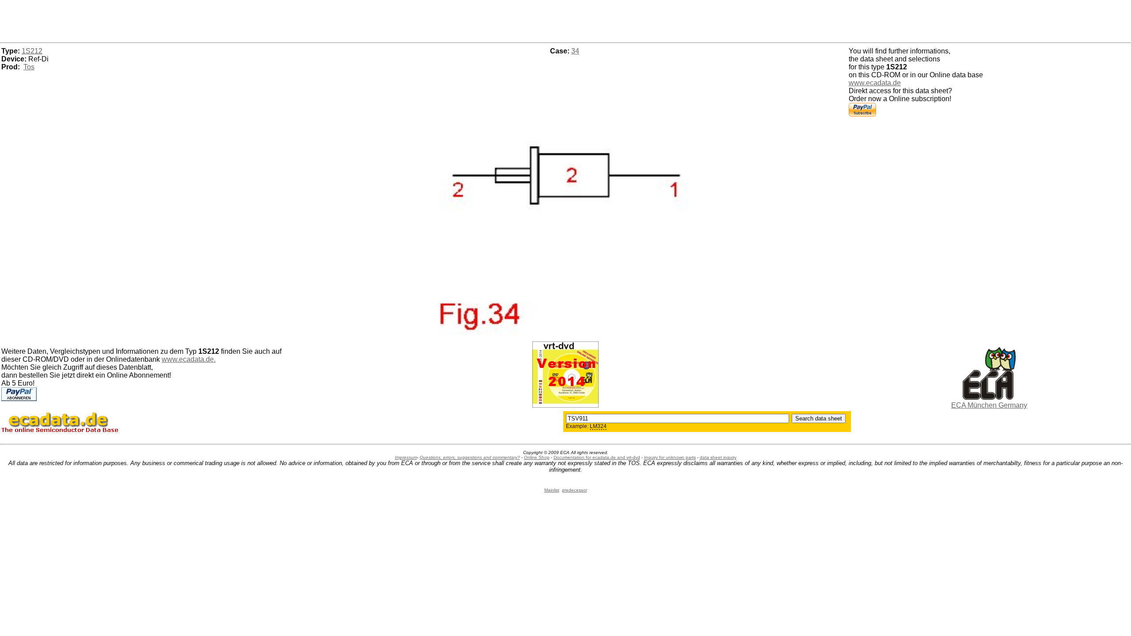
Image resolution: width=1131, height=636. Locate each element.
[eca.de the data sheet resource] (989, 397)
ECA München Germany (989, 405)
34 (575, 51)
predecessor (574, 490)
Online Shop (537, 457)
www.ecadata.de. (189, 359)
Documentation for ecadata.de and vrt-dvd (597, 457)
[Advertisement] (565, 20)
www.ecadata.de (875, 83)
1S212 (32, 51)
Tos (28, 67)
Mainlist (551, 490)
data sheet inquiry (718, 457)
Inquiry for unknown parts (670, 457)
